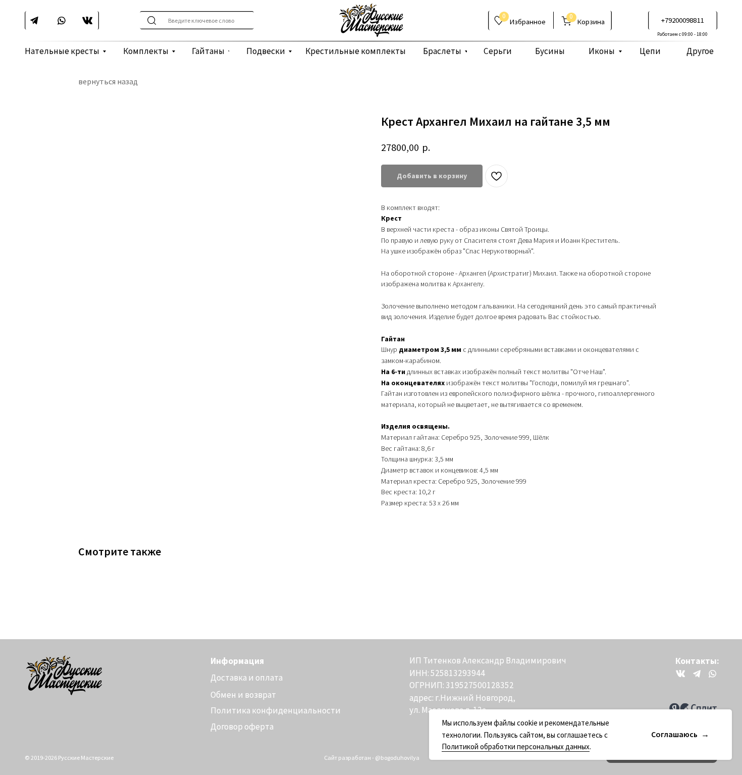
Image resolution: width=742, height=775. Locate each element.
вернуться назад (108, 81)
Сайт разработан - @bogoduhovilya (371, 757)
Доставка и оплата (246, 677)
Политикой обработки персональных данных (516, 746)
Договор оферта (242, 726)
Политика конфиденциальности (275, 710)
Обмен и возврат (243, 694)
